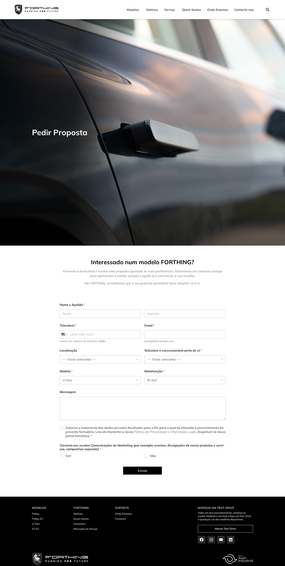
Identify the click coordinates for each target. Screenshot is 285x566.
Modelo (66, 371)
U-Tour (36, 523)
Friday (35, 513)
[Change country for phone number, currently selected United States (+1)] (64, 334)
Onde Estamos (123, 513)
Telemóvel (68, 325)
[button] (267, 9)
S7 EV (35, 528)
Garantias (79, 523)
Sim (68, 456)
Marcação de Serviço (85, 528)
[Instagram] (211, 540)
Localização (68, 350)
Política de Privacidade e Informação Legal (165, 432)
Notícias (78, 513)
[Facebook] (202, 540)
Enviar (142, 471)
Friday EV (37, 518)
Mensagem (68, 392)
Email (149, 325)
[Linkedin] (231, 540)
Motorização (154, 371)
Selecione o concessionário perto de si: (173, 350)
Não (153, 456)
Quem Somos (81, 518)
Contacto (120, 518)
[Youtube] (221, 540)
